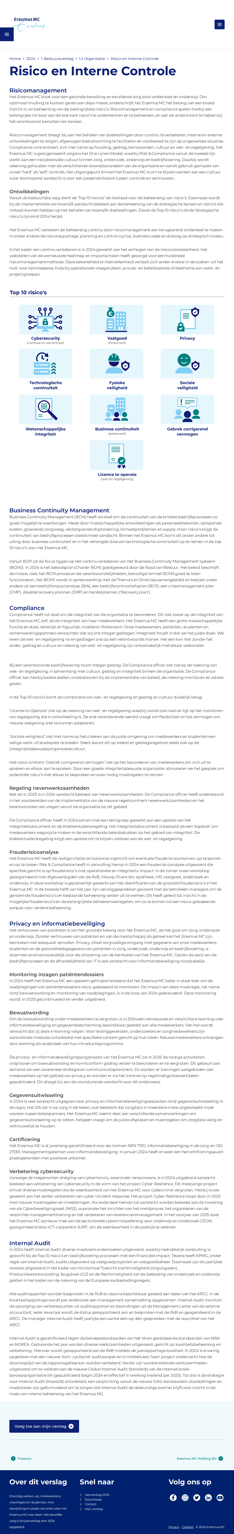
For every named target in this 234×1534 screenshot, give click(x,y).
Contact (90, 1504)
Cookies (187, 1527)
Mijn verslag (94, 1509)
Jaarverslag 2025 (97, 1494)
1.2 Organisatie (92, 58)
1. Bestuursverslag (57, 58)
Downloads (93, 1499)
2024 (30, 58)
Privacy (174, 1527)
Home (15, 58)
